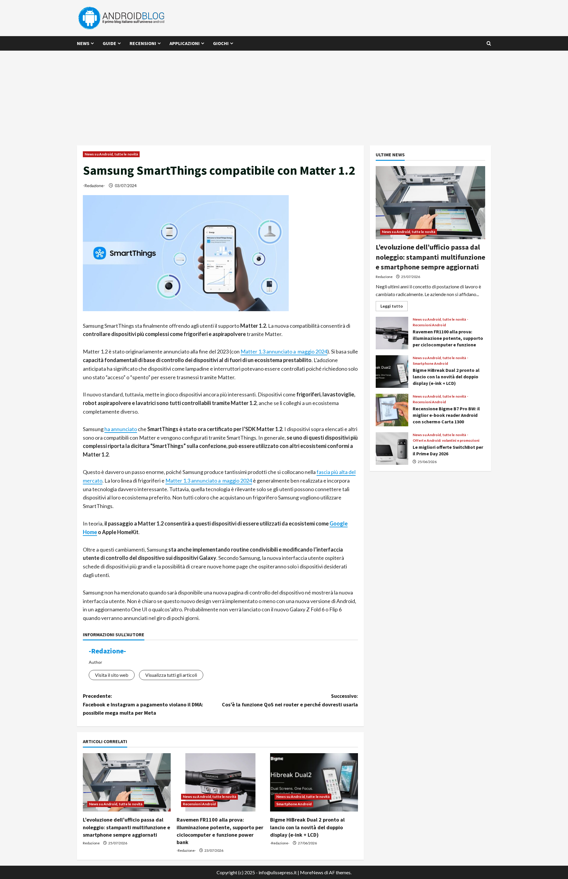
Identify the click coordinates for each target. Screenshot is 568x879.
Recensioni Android (199, 804)
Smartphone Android (294, 804)
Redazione (91, 843)
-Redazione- (94, 185)
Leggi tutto (394, 307)
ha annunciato (120, 429)
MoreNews (311, 872)
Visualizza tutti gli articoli (171, 675)
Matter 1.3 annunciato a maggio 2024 (284, 351)
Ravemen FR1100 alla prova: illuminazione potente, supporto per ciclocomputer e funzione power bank (392, 333)
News (83, 43)
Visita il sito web (111, 675)
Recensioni (143, 43)
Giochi (221, 43)
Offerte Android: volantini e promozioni (446, 440)
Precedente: (143, 704)
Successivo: (290, 700)
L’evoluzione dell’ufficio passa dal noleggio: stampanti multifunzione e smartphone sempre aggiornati (126, 827)
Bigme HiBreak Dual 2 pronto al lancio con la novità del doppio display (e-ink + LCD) (307, 827)
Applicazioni (185, 43)
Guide (109, 43)
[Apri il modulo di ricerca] (489, 43)
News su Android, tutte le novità (111, 154)
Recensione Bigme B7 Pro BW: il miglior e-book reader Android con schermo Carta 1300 (392, 410)
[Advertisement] (284, 95)
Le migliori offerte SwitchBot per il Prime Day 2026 (392, 448)
